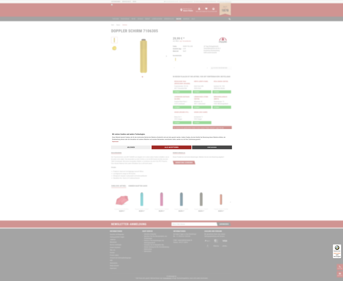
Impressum (115, 141)
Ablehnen (131, 147)
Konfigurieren (212, 147)
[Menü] (340, 245)
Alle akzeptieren (171, 147)
